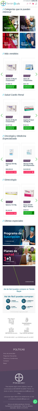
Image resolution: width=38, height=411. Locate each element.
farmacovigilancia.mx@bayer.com (24, 391)
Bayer (5, 363)
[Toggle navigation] (36, 4)
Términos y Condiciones (10, 358)
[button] (36, 74)
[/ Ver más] (10, 23)
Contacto (6, 361)
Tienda (9, 3)
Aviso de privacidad (9, 353)
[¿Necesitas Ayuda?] (35, 401)
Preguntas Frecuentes (10, 356)
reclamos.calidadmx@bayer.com (19, 399)
